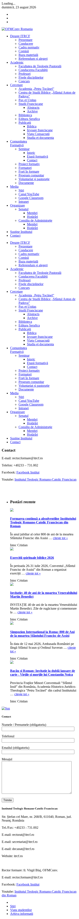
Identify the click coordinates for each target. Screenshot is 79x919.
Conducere (26, 43)
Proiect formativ (29, 164)
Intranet (24, 201)
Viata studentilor (21, 910)
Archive (32, 111)
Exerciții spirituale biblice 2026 (32, 557)
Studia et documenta (40, 137)
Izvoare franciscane (40, 130)
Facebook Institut (27, 472)
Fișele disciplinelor (31, 77)
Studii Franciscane (31, 104)
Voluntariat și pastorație (34, 179)
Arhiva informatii (21, 913)
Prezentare (25, 40)
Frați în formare (29, 171)
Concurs (24, 81)
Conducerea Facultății (33, 70)
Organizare (17, 205)
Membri (32, 213)
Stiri (13, 906)
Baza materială (28, 55)
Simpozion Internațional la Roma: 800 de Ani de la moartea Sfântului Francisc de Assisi (42, 633)
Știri (21, 190)
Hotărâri (32, 216)
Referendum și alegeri (33, 58)
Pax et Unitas (27, 100)
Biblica (31, 126)
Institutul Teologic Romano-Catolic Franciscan (45, 479)
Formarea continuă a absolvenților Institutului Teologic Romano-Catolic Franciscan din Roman (43, 522)
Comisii (24, 51)
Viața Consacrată (38, 134)
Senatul (23, 209)
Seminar (24, 149)
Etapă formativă (37, 156)
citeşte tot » (60, 538)
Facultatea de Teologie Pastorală (40, 66)
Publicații (25, 122)
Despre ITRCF (20, 36)
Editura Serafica (29, 119)
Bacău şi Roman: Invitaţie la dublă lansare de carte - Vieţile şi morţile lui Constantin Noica (42, 672)
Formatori (25, 168)
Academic (17, 62)
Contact (32, 160)
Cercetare (16, 85)
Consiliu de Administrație (35, 220)
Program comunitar (31, 175)
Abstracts (33, 107)
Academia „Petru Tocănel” (36, 89)
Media (14, 186)
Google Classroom (31, 198)
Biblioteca (25, 115)
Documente (26, 183)
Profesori (25, 73)
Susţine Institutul (21, 232)
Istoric (31, 152)
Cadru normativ (29, 47)
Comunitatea (18, 143)
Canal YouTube (29, 194)
